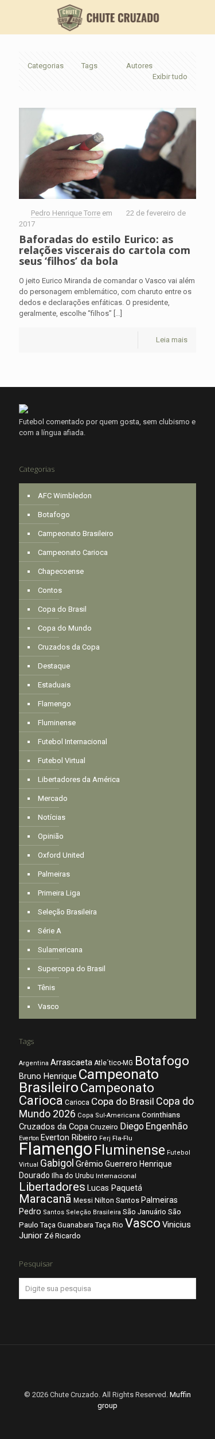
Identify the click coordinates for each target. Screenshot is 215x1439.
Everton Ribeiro (69, 1137)
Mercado (53, 798)
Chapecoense (61, 571)
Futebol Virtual (61, 760)
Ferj (105, 1138)
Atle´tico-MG (113, 1063)
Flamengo (54, 703)
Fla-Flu (122, 1138)
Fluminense (57, 722)
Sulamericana (60, 949)
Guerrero (121, 1163)
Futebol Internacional (72, 741)
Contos (50, 590)
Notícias (51, 817)
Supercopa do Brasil (71, 968)
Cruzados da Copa (69, 647)
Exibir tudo (170, 76)
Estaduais (54, 685)
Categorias (46, 65)
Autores (139, 65)
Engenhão (167, 1126)
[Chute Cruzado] (107, 17)
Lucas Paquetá (114, 1187)
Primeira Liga (59, 893)
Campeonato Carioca (73, 552)
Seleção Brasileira (67, 912)
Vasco (48, 1006)
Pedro (30, 1211)
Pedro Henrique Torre (65, 213)
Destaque (54, 666)
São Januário (144, 1211)
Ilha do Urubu (73, 1175)
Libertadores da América (79, 779)
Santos (53, 1212)
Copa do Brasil (62, 609)
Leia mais (171, 339)
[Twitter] (107, 1422)
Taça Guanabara (66, 1225)
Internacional (116, 1176)
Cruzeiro (104, 1127)
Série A (49, 930)
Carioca (77, 1102)
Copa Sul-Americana (108, 1115)
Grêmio (89, 1164)
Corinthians (161, 1114)
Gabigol (57, 1163)
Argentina (34, 1063)
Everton (29, 1138)
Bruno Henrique (48, 1076)
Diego (132, 1126)
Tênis (46, 987)
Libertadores (52, 1187)
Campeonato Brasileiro (76, 533)
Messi (83, 1200)
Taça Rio (109, 1225)
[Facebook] (92, 1422)
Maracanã (45, 1199)
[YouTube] (123, 1422)
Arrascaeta (71, 1062)
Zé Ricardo (62, 1235)
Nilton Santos (117, 1200)
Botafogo (54, 514)
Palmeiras (54, 874)
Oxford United (61, 855)
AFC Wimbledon (65, 495)
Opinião (51, 836)
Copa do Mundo (65, 628)
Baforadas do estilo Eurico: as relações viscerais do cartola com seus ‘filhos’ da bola (104, 250)
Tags (89, 65)
